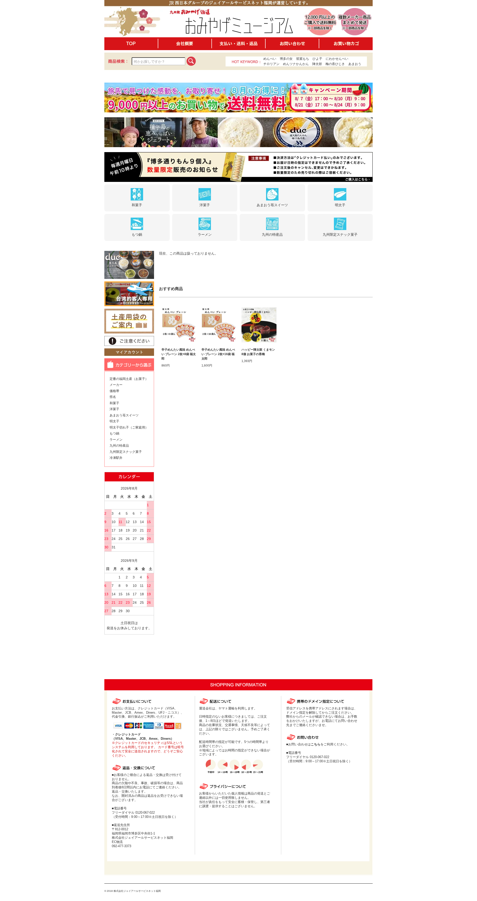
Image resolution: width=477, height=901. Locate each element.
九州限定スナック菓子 (126, 452)
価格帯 (114, 391)
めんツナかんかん (296, 64)
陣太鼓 (317, 64)
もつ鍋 (114, 433)
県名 (113, 397)
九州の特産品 (119, 445)
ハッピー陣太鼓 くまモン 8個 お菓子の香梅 (258, 352)
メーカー (116, 385)
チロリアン (271, 64)
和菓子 (114, 403)
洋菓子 (114, 409)
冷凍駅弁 (116, 458)
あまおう (354, 64)
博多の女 (286, 59)
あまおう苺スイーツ (124, 415)
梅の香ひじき (335, 64)
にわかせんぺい (337, 59)
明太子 (114, 421)
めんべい (269, 59)
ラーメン (116, 439)
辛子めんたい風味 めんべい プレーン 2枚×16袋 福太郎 (218, 354)
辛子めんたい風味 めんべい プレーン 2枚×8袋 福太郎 (178, 354)
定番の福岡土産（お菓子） (129, 379)
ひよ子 (317, 59)
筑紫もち (302, 59)
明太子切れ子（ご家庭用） (129, 427)
